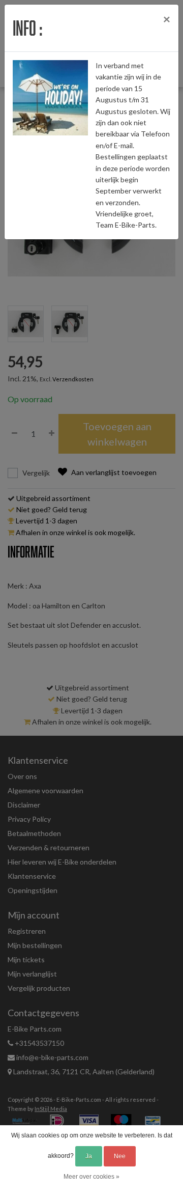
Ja (88, 1156)
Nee (120, 1156)
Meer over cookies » (91, 1176)
